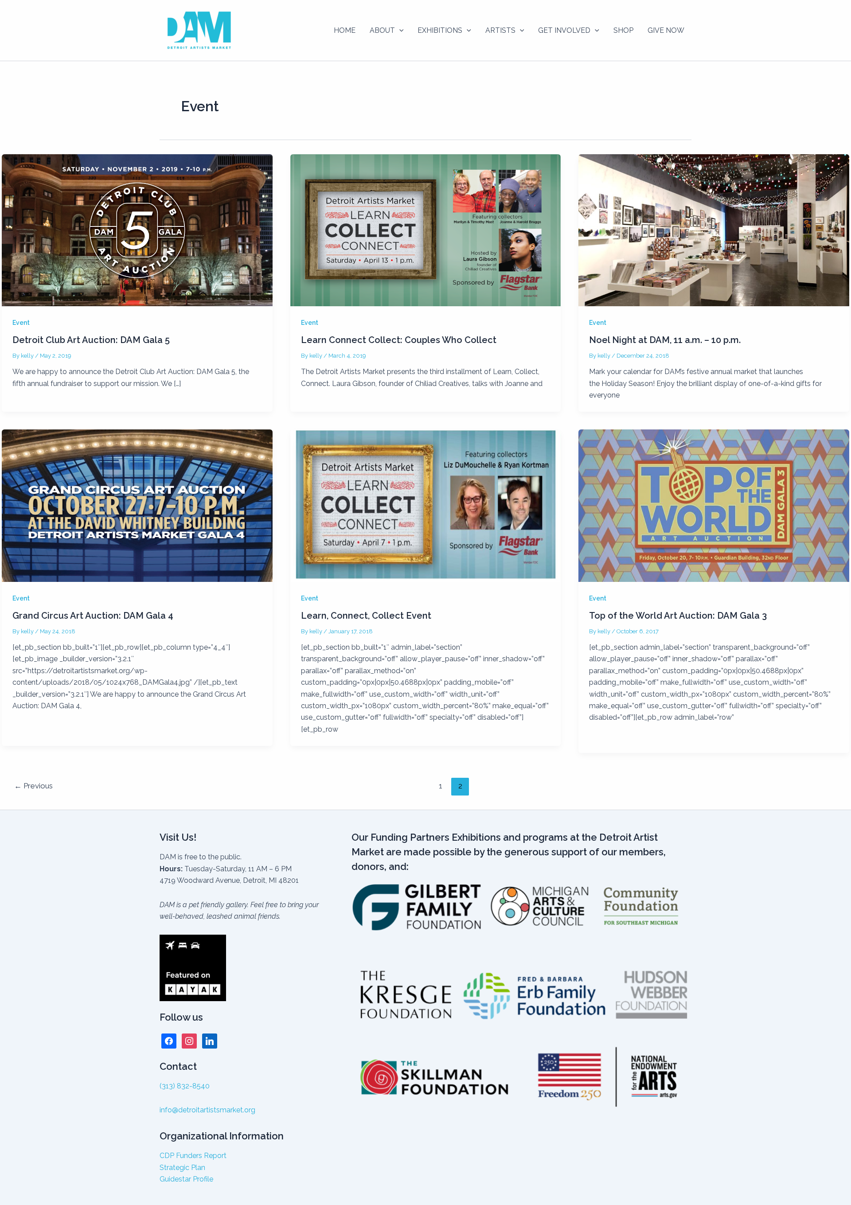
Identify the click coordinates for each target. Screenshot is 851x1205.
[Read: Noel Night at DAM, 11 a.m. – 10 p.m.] (713, 230)
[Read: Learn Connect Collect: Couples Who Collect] (425, 230)
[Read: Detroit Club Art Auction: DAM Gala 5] (137, 230)
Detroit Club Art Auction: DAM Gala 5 (91, 340)
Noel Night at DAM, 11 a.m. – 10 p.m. (665, 340)
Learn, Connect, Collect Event (366, 615)
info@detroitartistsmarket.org (207, 1110)
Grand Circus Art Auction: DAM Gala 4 (92, 615)
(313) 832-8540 (185, 1086)
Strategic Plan (182, 1167)
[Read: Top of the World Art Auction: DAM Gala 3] (713, 505)
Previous (33, 785)
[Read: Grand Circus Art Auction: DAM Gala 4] (137, 505)
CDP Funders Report (193, 1155)
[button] (399, 30)
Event (21, 322)
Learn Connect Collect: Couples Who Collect (398, 340)
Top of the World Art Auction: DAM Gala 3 (678, 615)
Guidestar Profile (186, 1179)
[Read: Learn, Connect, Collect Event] (425, 505)
